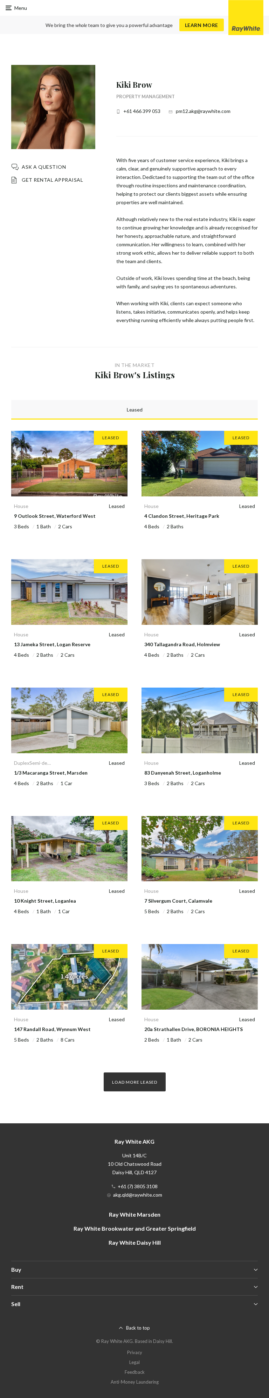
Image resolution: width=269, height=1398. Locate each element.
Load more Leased (134, 1082)
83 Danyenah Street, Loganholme (182, 773)
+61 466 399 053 (141, 111)
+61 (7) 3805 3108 (138, 1186)
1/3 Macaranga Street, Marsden (51, 773)
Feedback (135, 1372)
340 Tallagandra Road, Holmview (182, 644)
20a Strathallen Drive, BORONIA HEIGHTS (193, 1029)
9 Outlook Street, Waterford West (55, 516)
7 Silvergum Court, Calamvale (178, 901)
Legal (134, 1362)
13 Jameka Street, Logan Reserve (52, 644)
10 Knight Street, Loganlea (45, 901)
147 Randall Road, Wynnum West (52, 1029)
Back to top (138, 1328)
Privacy (134, 1352)
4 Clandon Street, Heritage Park (181, 516)
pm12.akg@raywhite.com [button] (203, 111)
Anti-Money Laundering (135, 1382)
